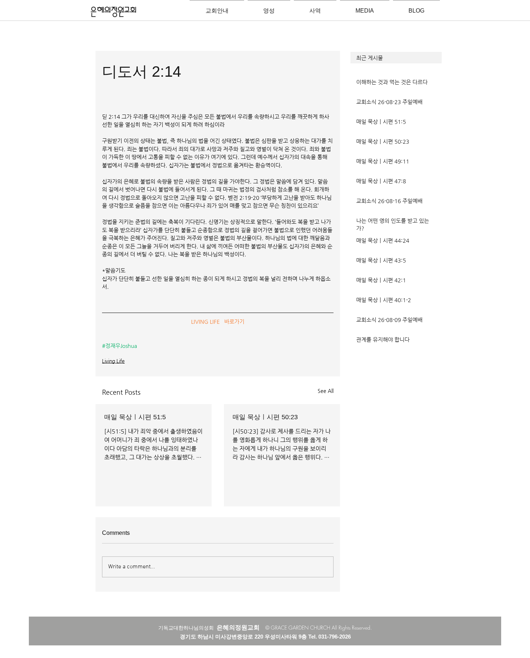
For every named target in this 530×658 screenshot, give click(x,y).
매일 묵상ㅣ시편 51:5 (135, 417)
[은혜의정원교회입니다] (113, 12)
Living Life (113, 361)
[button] (396, 57)
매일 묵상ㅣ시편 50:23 (265, 417)
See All (326, 391)
